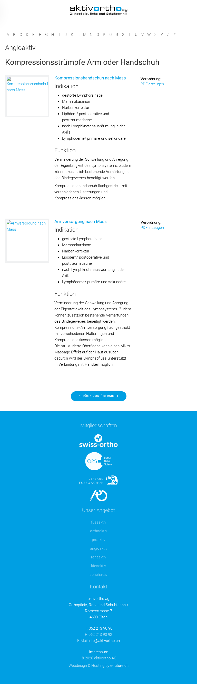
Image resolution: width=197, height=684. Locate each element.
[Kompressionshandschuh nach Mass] (27, 96)
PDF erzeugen (152, 84)
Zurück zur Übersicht (98, 396)
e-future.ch (119, 665)
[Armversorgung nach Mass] (27, 240)
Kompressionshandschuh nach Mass (90, 77)
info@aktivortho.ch (104, 640)
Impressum (98, 652)
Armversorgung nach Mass (80, 221)
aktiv (98, 522)
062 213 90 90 (100, 628)
